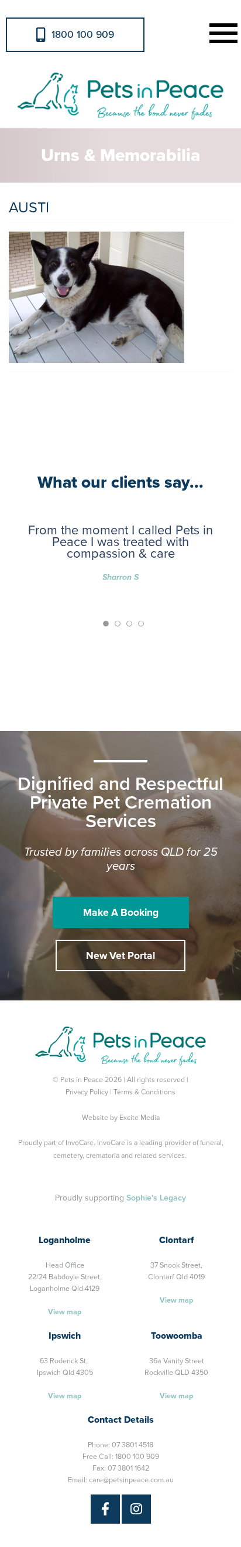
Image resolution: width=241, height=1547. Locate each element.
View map (64, 1312)
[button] (221, 31)
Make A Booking (121, 913)
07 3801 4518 (132, 1445)
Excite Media (139, 1118)
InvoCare (80, 1143)
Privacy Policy (87, 1092)
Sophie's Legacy (156, 1198)
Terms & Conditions (144, 1092)
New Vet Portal (120, 956)
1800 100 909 (82, 35)
